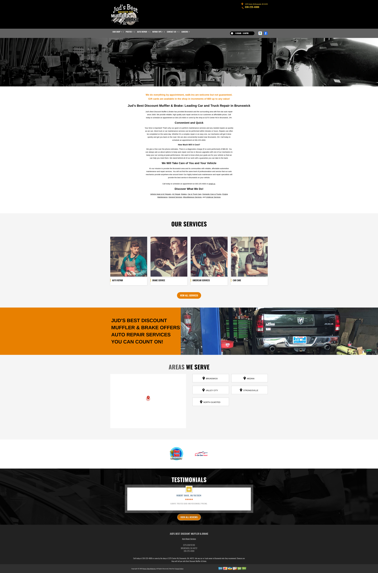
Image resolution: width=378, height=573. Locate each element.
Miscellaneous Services (192, 197)
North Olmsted (211, 402)
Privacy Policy (179, 569)
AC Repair (176, 194)
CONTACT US (171, 31)
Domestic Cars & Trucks (211, 194)
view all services (189, 295)
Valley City (212, 390)
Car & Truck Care (194, 194)
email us (212, 184)
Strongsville (250, 390)
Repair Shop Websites (149, 569)
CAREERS (184, 31)
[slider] (189, 499)
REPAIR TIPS (156, 31)
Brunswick (212, 379)
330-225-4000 (252, 7)
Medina (250, 379)
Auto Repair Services (189, 539)
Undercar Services (213, 197)
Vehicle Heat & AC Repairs (160, 194)
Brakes (184, 194)
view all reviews (189, 517)
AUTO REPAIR (142, 31)
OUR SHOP (116, 31)
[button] (148, 398)
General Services (175, 197)
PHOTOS (129, 31)
